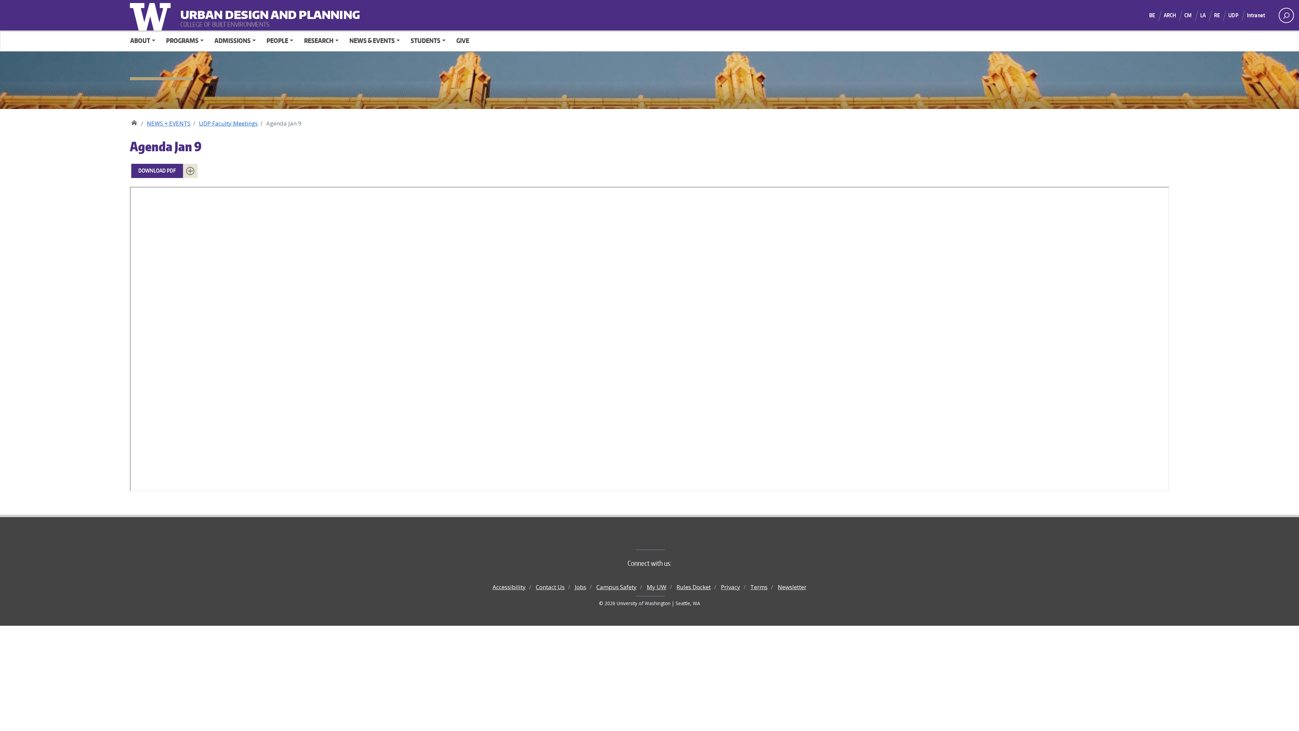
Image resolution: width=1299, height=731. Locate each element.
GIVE (462, 40)
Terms (759, 587)
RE (1217, 15)
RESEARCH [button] (319, 40)
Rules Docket (694, 587)
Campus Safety (616, 587)
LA (1203, 15)
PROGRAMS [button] (182, 40)
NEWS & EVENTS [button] (372, 40)
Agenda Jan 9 (166, 146)
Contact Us (550, 587)
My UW (656, 587)
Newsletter (792, 587)
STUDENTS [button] (425, 40)
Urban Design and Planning (222, 10)
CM (1187, 15)
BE (1152, 15)
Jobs (580, 587)
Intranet (1256, 15)
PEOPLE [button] (277, 40)
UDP (1233, 15)
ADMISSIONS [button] (232, 40)
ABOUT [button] (140, 40)
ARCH (1170, 15)
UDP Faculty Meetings (228, 123)
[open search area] (1286, 15)
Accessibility (509, 587)
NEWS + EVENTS (168, 123)
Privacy (730, 587)
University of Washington (152, 15)
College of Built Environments (663, 538)
